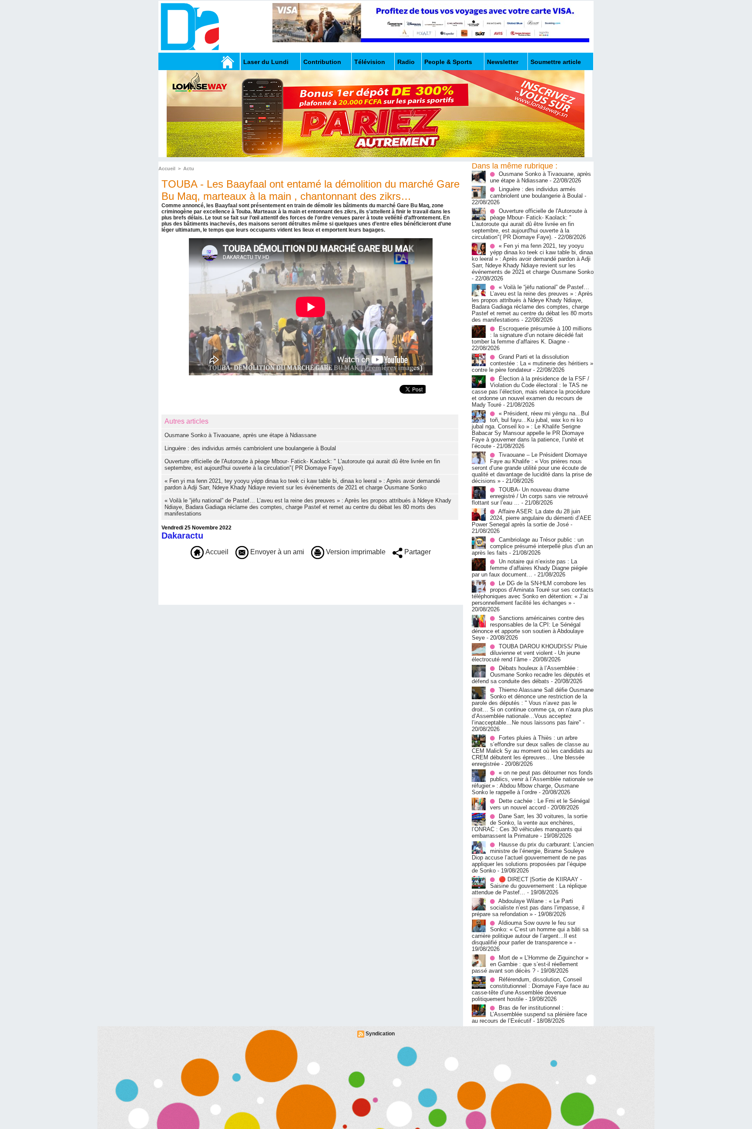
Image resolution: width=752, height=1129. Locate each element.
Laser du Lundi (266, 61)
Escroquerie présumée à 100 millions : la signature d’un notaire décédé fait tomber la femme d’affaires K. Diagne (532, 335)
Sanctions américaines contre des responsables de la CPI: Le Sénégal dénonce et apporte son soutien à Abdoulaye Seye (528, 628)
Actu (188, 168)
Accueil (166, 168)
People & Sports (448, 61)
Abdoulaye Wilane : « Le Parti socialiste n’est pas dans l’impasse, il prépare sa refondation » (528, 907)
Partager (417, 552)
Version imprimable (355, 552)
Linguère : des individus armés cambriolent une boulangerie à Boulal (250, 448)
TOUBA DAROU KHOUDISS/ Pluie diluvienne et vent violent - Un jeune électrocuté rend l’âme (529, 653)
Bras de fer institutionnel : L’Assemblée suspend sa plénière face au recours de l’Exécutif (529, 1014)
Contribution (322, 61)
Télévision (369, 61)
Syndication (380, 1034)
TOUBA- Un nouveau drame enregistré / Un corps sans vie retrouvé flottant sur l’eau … (530, 496)
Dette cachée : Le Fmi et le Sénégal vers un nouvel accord (540, 804)
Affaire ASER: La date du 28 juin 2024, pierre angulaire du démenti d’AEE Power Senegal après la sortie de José (531, 518)
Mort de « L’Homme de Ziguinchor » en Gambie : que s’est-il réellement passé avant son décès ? (530, 964)
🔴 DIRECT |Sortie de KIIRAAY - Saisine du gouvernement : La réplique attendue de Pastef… (529, 886)
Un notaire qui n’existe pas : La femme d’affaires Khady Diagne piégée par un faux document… (530, 568)
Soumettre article (555, 61)
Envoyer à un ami (276, 552)
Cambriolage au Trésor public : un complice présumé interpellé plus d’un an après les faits (532, 546)
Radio (406, 61)
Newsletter (502, 61)
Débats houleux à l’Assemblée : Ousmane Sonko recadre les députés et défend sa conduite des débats (531, 674)
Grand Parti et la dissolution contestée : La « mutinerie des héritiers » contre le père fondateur (532, 363)
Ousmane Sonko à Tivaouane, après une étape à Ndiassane (240, 435)
